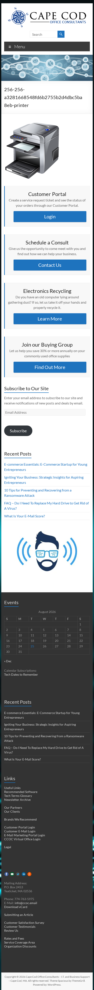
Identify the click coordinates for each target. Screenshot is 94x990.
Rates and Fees (14, 938)
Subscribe (18, 430)
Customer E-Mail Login (19, 831)
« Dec (8, 661)
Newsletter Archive (17, 799)
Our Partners (13, 807)
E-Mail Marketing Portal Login (24, 835)
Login (50, 216)
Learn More (50, 319)
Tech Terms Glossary (18, 796)
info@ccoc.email (26, 903)
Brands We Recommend (20, 819)
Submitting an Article (18, 915)
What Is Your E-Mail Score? (24, 516)
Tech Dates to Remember (21, 674)
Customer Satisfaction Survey (24, 922)
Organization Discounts (20, 946)
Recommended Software (20, 792)
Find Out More (50, 367)
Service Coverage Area (19, 942)
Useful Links (12, 788)
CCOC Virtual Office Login (22, 839)
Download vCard (15, 907)
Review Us (11, 930)
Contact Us (49, 265)
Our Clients (12, 811)
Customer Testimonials (19, 926)
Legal (7, 847)
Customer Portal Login (19, 827)
